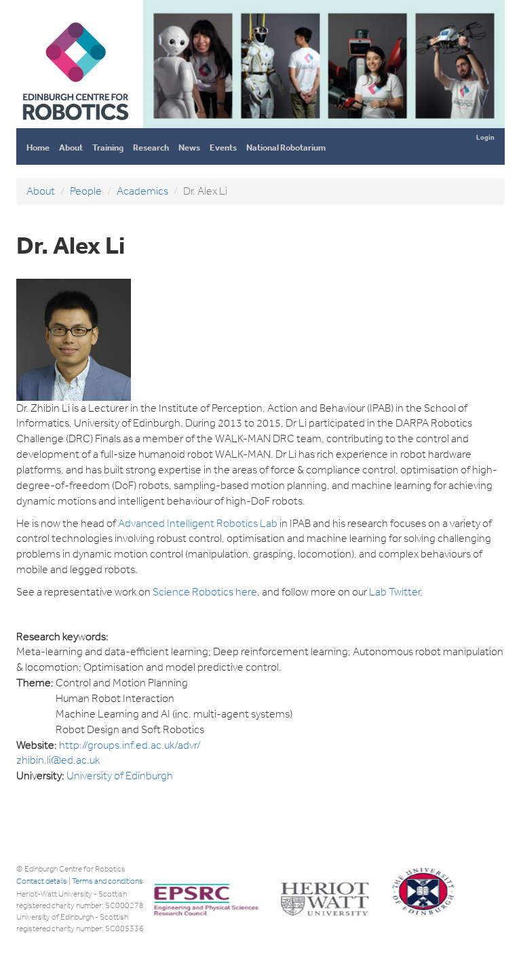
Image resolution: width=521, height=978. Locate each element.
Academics (142, 190)
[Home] (75, 122)
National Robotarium (286, 147)
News (189, 147)
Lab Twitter (394, 591)
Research (151, 147)
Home (38, 147)
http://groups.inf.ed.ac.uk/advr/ (130, 745)
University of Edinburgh (119, 775)
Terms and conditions (107, 881)
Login (485, 137)
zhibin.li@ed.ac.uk (58, 760)
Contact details (41, 881)
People (86, 190)
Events (223, 147)
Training (107, 147)
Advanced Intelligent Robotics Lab (197, 523)
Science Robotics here (205, 591)
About (71, 147)
